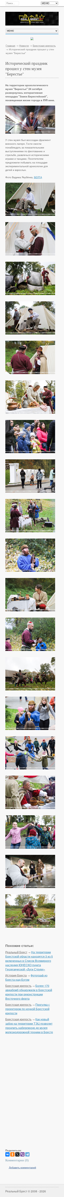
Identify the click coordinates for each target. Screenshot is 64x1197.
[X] (17, 1154)
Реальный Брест (16, 952)
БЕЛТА (38, 177)
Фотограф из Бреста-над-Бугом (26, 977)
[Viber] (22, 1154)
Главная (10, 45)
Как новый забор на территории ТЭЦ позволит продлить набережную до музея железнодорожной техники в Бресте (29, 1025)
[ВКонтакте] (7, 1154)
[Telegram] (27, 1154)
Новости (24, 45)
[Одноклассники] (12, 1154)
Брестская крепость (44, 45)
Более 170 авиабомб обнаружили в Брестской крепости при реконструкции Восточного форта (28, 992)
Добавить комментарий (22, 1167)
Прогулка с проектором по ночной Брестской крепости (27, 1009)
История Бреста (16, 975)
